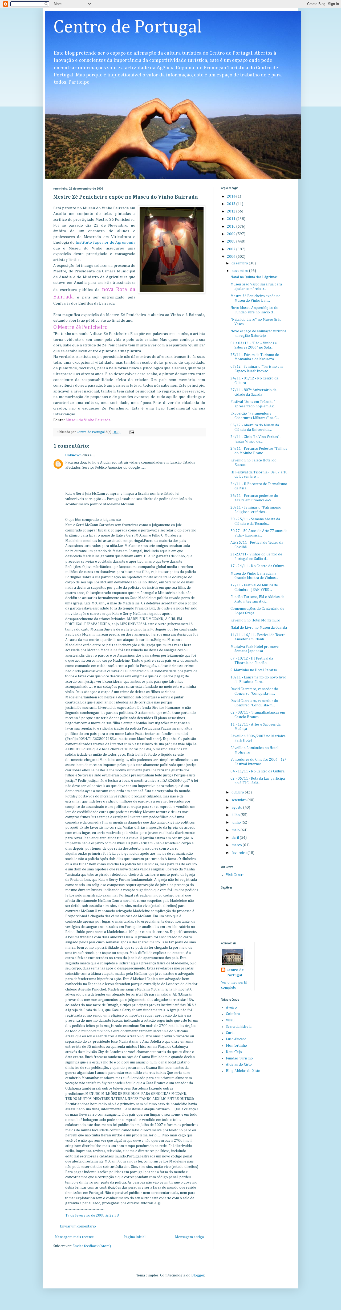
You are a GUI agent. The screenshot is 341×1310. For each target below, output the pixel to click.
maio (236, 830)
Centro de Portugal (127, 27)
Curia (230, 1033)
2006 (231, 257)
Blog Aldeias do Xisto (243, 1071)
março (237, 845)
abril (236, 838)
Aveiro (231, 1007)
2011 (231, 219)
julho (236, 815)
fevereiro (239, 853)
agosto (237, 807)
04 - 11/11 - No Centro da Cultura (257, 771)
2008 (231, 241)
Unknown (73, 455)
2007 (231, 249)
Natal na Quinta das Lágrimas (254, 277)
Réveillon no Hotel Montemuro (255, 620)
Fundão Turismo (239, 1058)
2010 (231, 226)
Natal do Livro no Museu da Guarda (258, 627)
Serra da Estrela (238, 1027)
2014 (231, 196)
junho (237, 822)
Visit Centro (235, 875)
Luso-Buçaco (236, 1039)
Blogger (197, 1275)
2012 (231, 211)
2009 (231, 234)
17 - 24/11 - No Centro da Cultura (257, 566)
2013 (231, 204)
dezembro (240, 263)
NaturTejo (234, 1052)
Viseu (230, 1020)
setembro (239, 800)
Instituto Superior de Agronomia (105, 242)
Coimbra (233, 1014)
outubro (238, 792)
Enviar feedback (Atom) (91, 1246)
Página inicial (134, 1237)
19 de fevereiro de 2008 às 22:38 (92, 1215)
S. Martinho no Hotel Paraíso (253, 670)
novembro (240, 271)
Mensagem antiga (189, 1237)
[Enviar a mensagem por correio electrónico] (131, 432)
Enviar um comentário (78, 1226)
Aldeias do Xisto (239, 1064)
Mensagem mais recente (74, 1237)
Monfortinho (236, 1045)
